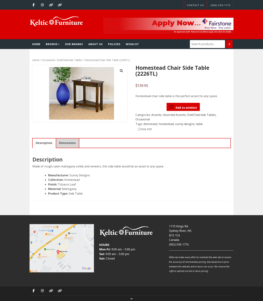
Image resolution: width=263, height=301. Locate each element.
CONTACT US (195, 5)
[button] (121, 71)
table (199, 124)
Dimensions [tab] (67, 143)
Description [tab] (44, 143)
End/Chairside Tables (69, 60)
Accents (156, 115)
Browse (51, 44)
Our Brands (74, 44)
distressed (150, 124)
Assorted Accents (174, 115)
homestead (166, 124)
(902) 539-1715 (221, 5)
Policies (114, 44)
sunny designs (184, 124)
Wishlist (132, 44)
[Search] (229, 44)
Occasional (48, 60)
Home (36, 44)
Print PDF (146, 129)
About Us (95, 44)
